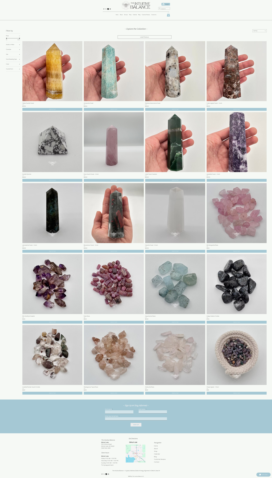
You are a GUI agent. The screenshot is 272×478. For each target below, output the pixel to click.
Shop (155, 451)
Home (156, 446)
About (156, 448)
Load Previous (144, 37)
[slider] (6, 38)
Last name (142, 409)
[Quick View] (52, 71)
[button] (168, 15)
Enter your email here (111, 416)
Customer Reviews (160, 459)
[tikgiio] (108, 9)
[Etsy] (106, 9)
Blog (155, 457)
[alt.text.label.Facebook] (104, 9)
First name (108, 409)
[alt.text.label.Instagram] (110, 9)
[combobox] (260, 30)
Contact (156, 462)
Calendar (157, 454)
